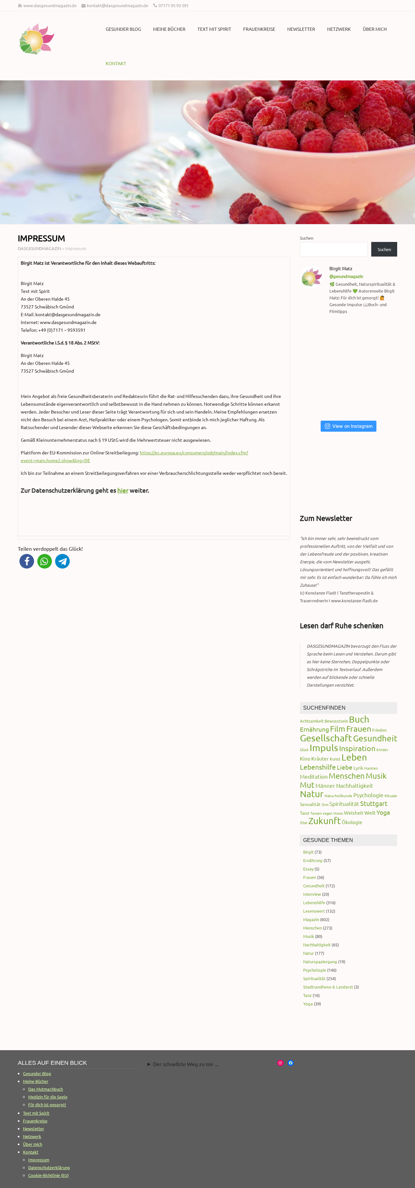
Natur (312, 793)
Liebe (344, 767)
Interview (312, 894)
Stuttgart (373, 803)
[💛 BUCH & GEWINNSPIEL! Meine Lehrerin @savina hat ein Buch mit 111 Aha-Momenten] (316, 337)
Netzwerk (339, 29)
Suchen (306, 238)
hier (122, 490)
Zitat (303, 822)
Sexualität (310, 804)
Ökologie (352, 822)
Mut (307, 784)
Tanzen (316, 813)
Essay (308, 868)
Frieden (379, 730)
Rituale (391, 795)
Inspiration (357, 748)
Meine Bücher (169, 29)
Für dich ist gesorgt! (47, 1104)
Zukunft (324, 820)
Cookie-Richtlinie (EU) (48, 1175)
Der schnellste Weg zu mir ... (186, 1064)
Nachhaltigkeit (354, 785)
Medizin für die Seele (47, 1096)
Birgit (308, 852)
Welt (369, 812)
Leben (354, 757)
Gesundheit (375, 738)
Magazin (311, 919)
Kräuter (320, 758)
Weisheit (353, 813)
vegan (327, 813)
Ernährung (314, 729)
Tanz (304, 813)
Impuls (324, 747)
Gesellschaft (326, 737)
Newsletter (301, 29)
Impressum (38, 1159)
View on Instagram (352, 426)
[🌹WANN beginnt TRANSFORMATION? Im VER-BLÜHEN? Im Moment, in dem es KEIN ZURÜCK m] (350, 368)
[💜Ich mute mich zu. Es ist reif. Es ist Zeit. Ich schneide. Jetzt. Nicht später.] (383, 368)
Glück (304, 749)
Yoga (383, 812)
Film (337, 728)
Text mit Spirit (214, 29)
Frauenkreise (259, 29)
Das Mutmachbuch (45, 1089)
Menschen (347, 775)
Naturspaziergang (320, 961)
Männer (325, 785)
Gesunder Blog (123, 29)
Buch (359, 719)
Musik (376, 775)
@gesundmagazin (346, 276)
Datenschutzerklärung (49, 1167)
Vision (338, 813)
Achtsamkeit (312, 721)
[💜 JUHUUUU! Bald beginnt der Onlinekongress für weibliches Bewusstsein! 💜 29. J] (383, 399)
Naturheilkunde (338, 795)
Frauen (358, 729)
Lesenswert (314, 911)
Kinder (382, 749)
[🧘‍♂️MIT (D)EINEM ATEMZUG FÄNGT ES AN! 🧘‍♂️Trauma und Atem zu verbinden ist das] (316, 368)
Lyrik (358, 768)
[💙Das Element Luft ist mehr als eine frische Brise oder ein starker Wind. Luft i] (350, 399)
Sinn (325, 804)
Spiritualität (344, 803)
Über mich (375, 29)
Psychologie (368, 794)
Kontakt (116, 63)
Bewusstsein (336, 721)
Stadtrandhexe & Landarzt (328, 987)
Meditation (314, 776)
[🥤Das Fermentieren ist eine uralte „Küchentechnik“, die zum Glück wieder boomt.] (316, 399)
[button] (26, 561)
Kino (305, 758)
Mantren (371, 768)
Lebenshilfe (318, 766)
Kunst (335, 759)
